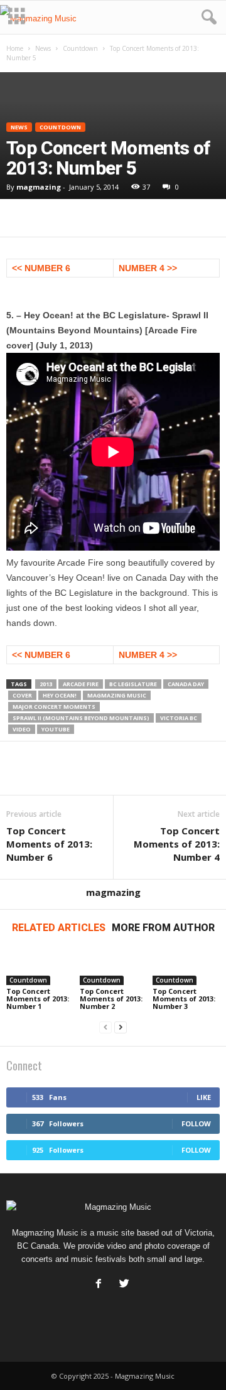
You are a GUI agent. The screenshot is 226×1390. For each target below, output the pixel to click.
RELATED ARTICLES (58, 928)
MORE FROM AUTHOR (163, 928)
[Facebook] (101, 1285)
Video (22, 729)
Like (203, 1097)
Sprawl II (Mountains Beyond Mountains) (81, 718)
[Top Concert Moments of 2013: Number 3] (186, 966)
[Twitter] (125, 1285)
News (43, 48)
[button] (206, 17)
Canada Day (186, 684)
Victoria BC (178, 718)
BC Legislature (133, 684)
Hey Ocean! (60, 695)
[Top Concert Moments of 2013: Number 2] (113, 966)
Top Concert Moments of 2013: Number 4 (177, 843)
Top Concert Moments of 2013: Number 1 (37, 998)
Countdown (80, 48)
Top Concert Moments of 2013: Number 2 (111, 998)
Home (14, 48)
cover (22, 695)
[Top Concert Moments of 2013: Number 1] (39, 966)
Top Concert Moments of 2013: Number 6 (49, 843)
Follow (196, 1123)
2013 (46, 684)
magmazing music (116, 695)
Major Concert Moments (54, 707)
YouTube (55, 729)
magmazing (38, 186)
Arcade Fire (81, 684)
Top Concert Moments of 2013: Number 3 (184, 998)
